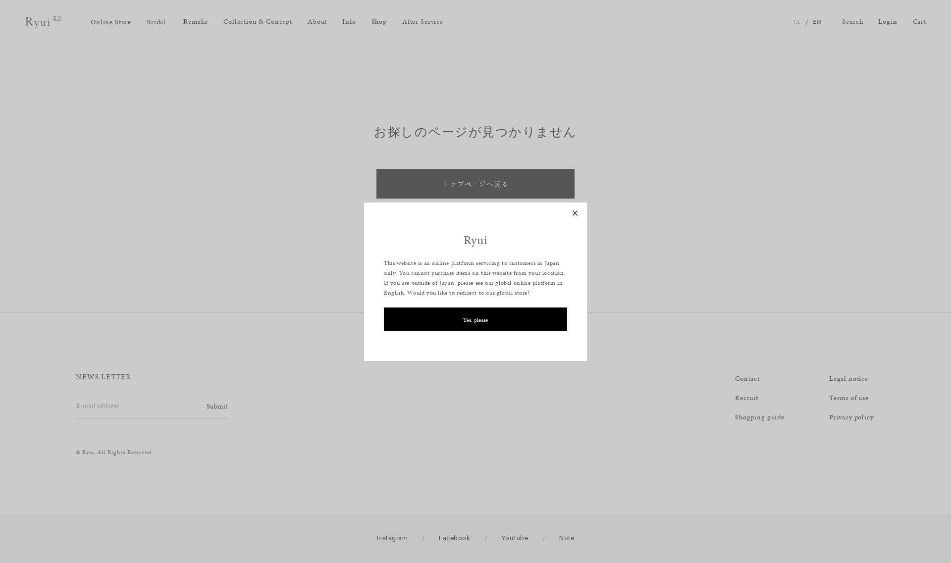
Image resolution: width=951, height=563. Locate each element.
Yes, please (475, 320)
